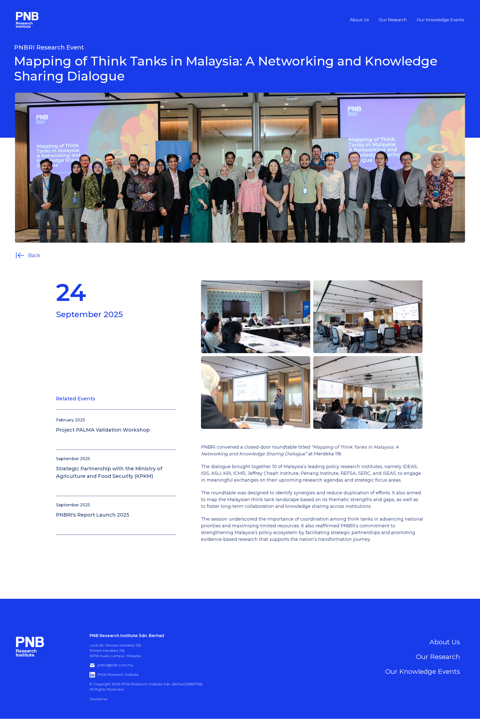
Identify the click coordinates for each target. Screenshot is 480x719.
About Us (359, 19)
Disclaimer (99, 699)
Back (34, 255)
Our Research (393, 19)
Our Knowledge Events (440, 19)
